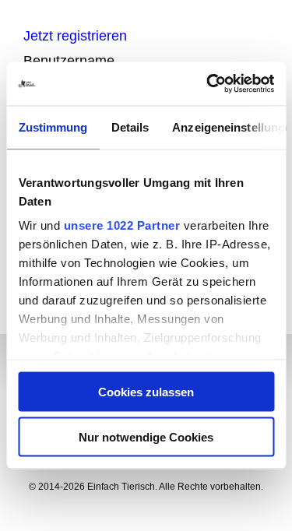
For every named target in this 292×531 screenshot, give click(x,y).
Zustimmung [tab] (52, 126)
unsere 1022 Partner (121, 225)
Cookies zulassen (146, 391)
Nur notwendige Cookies (146, 437)
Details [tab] (130, 126)
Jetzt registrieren (75, 36)
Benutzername (68, 61)
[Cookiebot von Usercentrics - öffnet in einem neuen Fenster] (208, 84)
